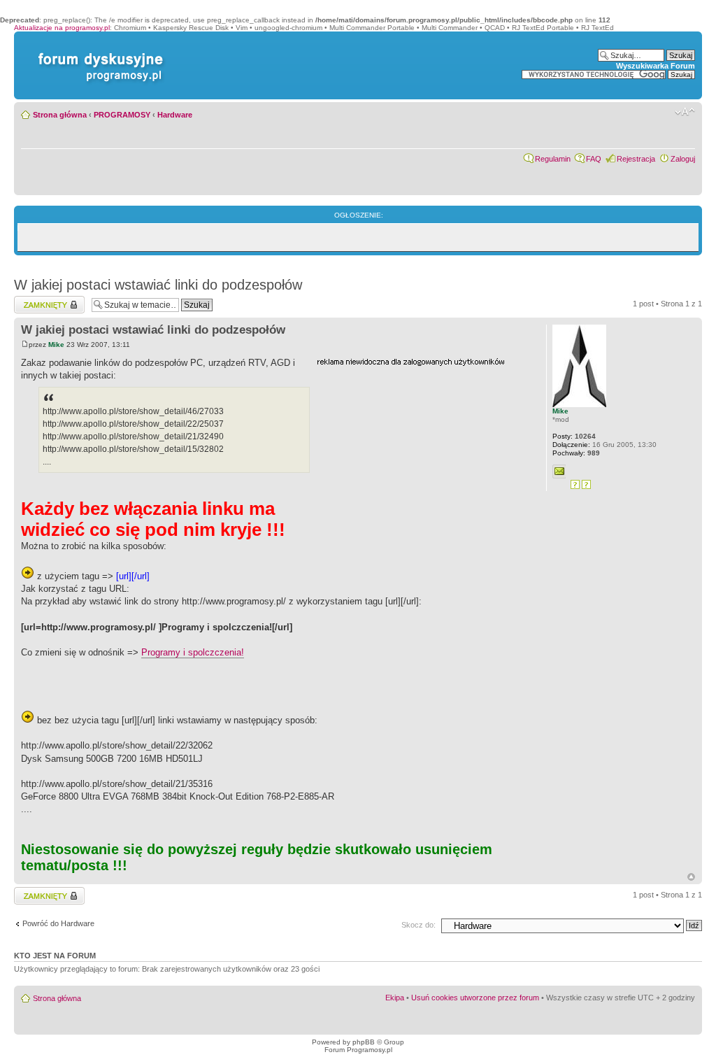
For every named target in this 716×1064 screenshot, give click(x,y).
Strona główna (60, 115)
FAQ (593, 159)
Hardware (174, 115)
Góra (691, 877)
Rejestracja (636, 159)
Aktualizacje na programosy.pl (62, 27)
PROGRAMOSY (122, 115)
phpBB (363, 1042)
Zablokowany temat (47, 300)
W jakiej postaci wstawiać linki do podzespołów (158, 284)
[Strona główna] (97, 53)
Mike (56, 344)
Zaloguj (683, 159)
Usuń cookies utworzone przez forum (475, 997)
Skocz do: (418, 925)
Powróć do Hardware (58, 923)
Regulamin (553, 159)
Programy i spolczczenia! (192, 652)
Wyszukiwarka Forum (655, 66)
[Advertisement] (422, 454)
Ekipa (394, 997)
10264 (574, 436)
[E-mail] (559, 471)
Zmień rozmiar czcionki (685, 112)
